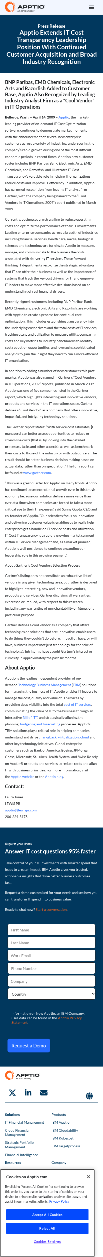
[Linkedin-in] (28, 1092)
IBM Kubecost (63, 1138)
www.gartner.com (37, 472)
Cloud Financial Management (17, 1132)
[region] (47, 1213)
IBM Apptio (61, 1122)
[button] (91, 7)
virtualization (68, 737)
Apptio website (22, 776)
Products (59, 1114)
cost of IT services (77, 704)
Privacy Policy (59, 1201)
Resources (13, 1162)
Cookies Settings (47, 1242)
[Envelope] (43, 1092)
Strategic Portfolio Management (19, 1144)
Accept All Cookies (47, 1215)
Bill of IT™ (30, 717)
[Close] (88, 1176)
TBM (76, 685)
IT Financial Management (24, 1122)
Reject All (47, 1228)
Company (59, 1162)
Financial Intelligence (21, 1155)
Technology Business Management (44, 685)
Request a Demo (29, 1045)
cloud (84, 737)
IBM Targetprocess (66, 1146)
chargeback (47, 737)
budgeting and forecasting (40, 724)
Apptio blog (54, 776)
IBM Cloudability (65, 1130)
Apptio (63, 117)
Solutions (12, 1114)
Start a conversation (51, 909)
